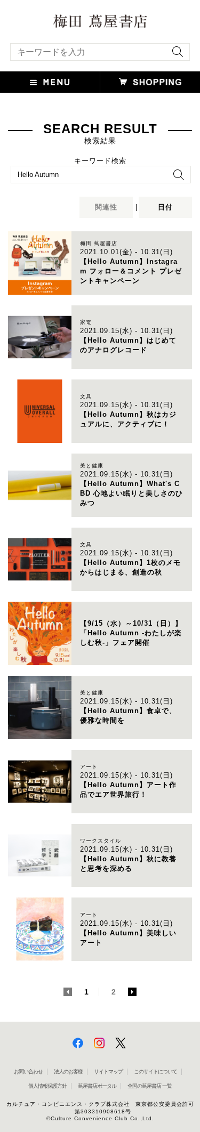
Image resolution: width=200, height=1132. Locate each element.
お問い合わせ (28, 1071)
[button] (50, 82)
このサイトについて (155, 1071)
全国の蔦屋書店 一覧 (149, 1086)
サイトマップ (108, 1071)
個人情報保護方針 (47, 1086)
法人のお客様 (68, 1071)
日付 (165, 207)
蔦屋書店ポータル (97, 1086)
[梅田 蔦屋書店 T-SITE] (100, 21)
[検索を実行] (175, 55)
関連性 (106, 207)
